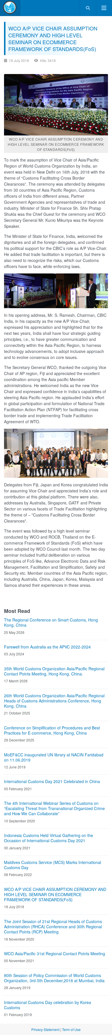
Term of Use (71, 1029)
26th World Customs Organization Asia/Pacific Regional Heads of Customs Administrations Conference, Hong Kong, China (54, 701)
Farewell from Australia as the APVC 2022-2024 (47, 646)
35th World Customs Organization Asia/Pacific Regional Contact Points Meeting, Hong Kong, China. (54, 671)
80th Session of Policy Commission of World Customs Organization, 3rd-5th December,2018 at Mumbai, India (54, 978)
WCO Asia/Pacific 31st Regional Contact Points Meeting (54, 953)
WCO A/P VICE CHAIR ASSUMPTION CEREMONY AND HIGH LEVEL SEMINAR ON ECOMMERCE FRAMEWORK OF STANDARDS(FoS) (55, 894)
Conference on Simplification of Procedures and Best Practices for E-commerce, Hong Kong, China (52, 730)
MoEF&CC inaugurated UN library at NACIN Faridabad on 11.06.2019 (53, 757)
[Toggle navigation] (104, 8)
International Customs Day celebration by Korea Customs (47, 1005)
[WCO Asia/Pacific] (10, 8)
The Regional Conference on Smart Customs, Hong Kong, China (51, 622)
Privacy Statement (45, 1029)
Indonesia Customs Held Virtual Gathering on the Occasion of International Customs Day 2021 (48, 838)
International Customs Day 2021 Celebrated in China (52, 781)
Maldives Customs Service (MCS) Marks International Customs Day (52, 865)
